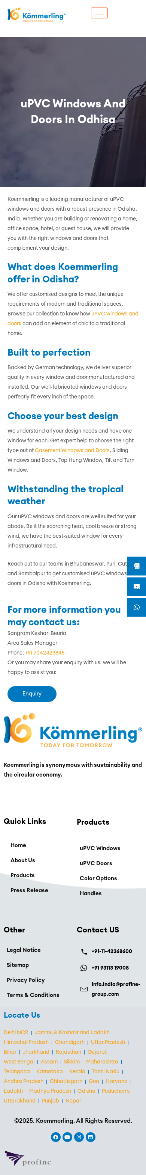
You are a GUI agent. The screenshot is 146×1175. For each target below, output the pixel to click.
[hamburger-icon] (99, 13)
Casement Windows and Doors (72, 450)
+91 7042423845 (45, 653)
